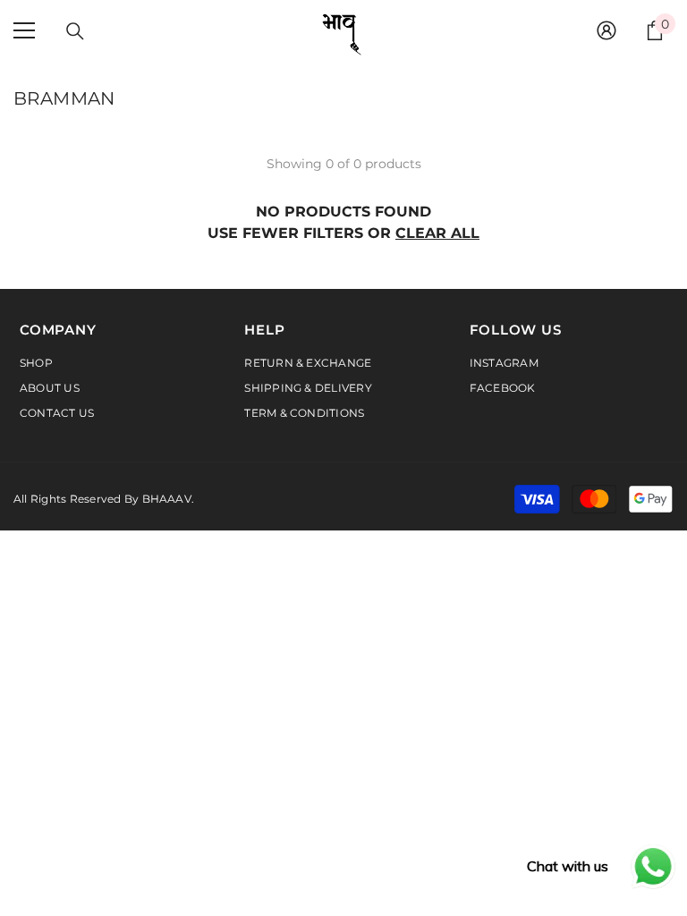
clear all (437, 233)
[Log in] (606, 30)
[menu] (24, 30)
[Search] (75, 31)
